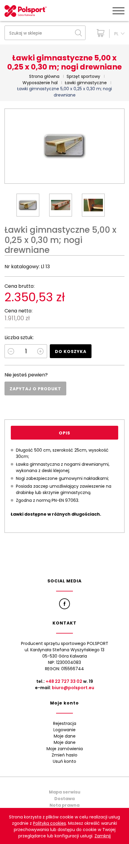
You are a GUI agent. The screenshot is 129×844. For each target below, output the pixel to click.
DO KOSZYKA (70, 351)
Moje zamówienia (64, 749)
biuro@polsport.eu (73, 688)
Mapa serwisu (64, 792)
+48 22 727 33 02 (64, 681)
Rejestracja (64, 723)
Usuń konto (64, 761)
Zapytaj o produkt (35, 389)
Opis (64, 433)
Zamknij (102, 836)
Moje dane (65, 736)
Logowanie (64, 730)
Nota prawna (65, 805)
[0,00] (99, 33)
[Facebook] (64, 603)
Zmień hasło (64, 755)
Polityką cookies (49, 823)
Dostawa (64, 799)
